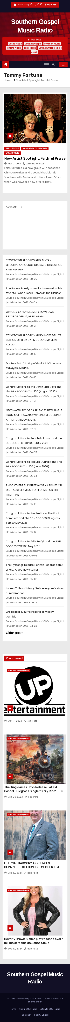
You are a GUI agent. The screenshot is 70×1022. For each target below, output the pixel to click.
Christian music (52, 43)
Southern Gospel (33, 43)
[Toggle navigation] (46, 64)
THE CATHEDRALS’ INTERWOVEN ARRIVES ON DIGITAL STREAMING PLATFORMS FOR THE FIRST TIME (34, 490)
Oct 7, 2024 (15, 721)
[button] (54, 64)
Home (7, 80)
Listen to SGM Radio (50, 1009)
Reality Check (41, 1014)
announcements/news (18, 670)
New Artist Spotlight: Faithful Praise (35, 158)
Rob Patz (31, 721)
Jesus (34, 52)
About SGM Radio (28, 1009)
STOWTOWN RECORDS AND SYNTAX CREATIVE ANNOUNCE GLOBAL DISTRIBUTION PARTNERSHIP (34, 264)
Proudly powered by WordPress (24, 998)
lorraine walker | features (35, 148)
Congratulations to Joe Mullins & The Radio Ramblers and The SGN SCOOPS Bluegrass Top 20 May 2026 (33, 518)
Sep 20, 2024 (16, 796)
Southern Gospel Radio (50, 47)
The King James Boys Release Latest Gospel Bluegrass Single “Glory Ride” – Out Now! (34, 791)
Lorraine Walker (34, 163)
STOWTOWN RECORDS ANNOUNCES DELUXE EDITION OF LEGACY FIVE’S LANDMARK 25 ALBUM (33, 340)
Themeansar (35, 1001)
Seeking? (27, 1014)
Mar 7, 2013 (15, 163)
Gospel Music (15, 43)
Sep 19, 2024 (15, 872)
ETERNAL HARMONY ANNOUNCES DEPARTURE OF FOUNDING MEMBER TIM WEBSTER (31, 867)
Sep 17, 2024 (15, 948)
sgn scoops (30, 47)
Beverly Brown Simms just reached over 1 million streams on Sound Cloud (33, 941)
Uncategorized (12, 153)
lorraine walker (14, 47)
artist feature (12, 148)
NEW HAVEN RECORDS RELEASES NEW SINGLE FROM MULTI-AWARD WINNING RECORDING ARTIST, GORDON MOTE (34, 415)
